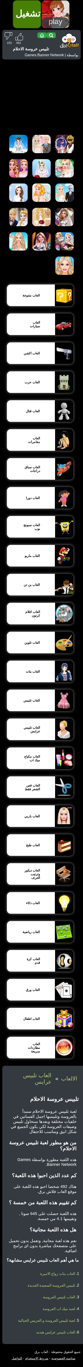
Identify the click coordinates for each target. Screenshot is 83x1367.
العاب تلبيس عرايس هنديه (55, 1332)
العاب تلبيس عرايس (37, 1078)
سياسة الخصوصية (63, 1358)
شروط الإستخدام (36, 1358)
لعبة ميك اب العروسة (59, 1309)
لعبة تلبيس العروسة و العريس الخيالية (46, 1320)
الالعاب (69, 1078)
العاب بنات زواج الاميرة (57, 1274)
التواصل (17, 1358)
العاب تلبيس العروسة (59, 1297)
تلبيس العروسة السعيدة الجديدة (51, 1285)
